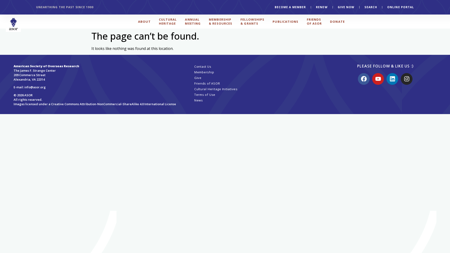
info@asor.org (35, 87)
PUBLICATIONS (285, 21)
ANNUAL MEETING (193, 21)
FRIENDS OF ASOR (314, 21)
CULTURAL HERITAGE (168, 21)
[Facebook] (364, 79)
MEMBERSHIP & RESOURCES (220, 21)
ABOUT (144, 21)
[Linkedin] (392, 79)
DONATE (337, 21)
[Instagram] (406, 79)
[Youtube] (378, 79)
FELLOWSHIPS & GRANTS (252, 21)
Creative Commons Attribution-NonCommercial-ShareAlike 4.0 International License (113, 104)
